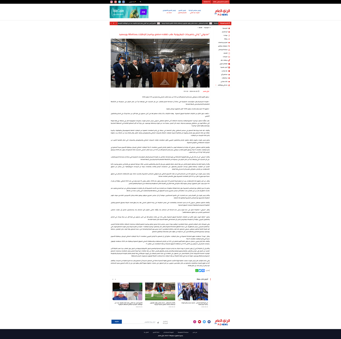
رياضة (226, 39)
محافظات (225, 78)
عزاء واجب (224, 71)
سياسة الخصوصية (183, 332)
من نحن (195, 332)
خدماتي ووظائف (223, 85)
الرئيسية (225, 28)
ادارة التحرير (156, 332)
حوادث (225, 35)
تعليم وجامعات (223, 42)
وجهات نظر (224, 60)
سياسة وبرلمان (223, 49)
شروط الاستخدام (168, 332)
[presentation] (115, 279)
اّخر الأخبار (225, 31)
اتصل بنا (146, 332)
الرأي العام (206, 91)
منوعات (225, 56)
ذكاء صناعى (224, 81)
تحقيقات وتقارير (223, 46)
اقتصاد (225, 53)
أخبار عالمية (224, 67)
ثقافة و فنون (224, 63)
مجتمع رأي (224, 74)
